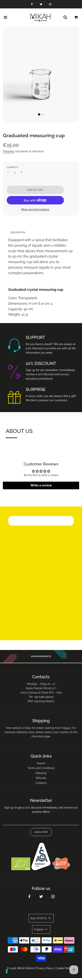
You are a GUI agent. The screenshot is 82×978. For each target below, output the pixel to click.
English (39, 929)
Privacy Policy (44, 968)
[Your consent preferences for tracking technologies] (6, 971)
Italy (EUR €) (39, 918)
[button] (39, 114)
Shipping (8, 151)
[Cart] (76, 17)
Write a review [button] (41, 485)
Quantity (12, 167)
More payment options (35, 209)
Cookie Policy (63, 968)
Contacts (41, 782)
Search (41, 763)
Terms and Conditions (41, 768)
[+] (21, 172)
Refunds (41, 777)
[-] (8, 172)
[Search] (65, 17)
